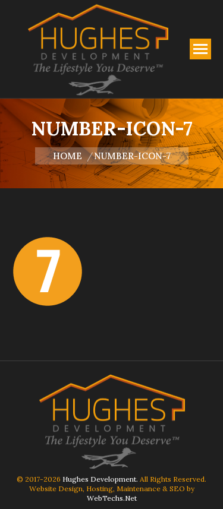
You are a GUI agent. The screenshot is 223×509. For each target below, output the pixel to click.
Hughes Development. (100, 479)
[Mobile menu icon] (200, 49)
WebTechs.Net (112, 498)
